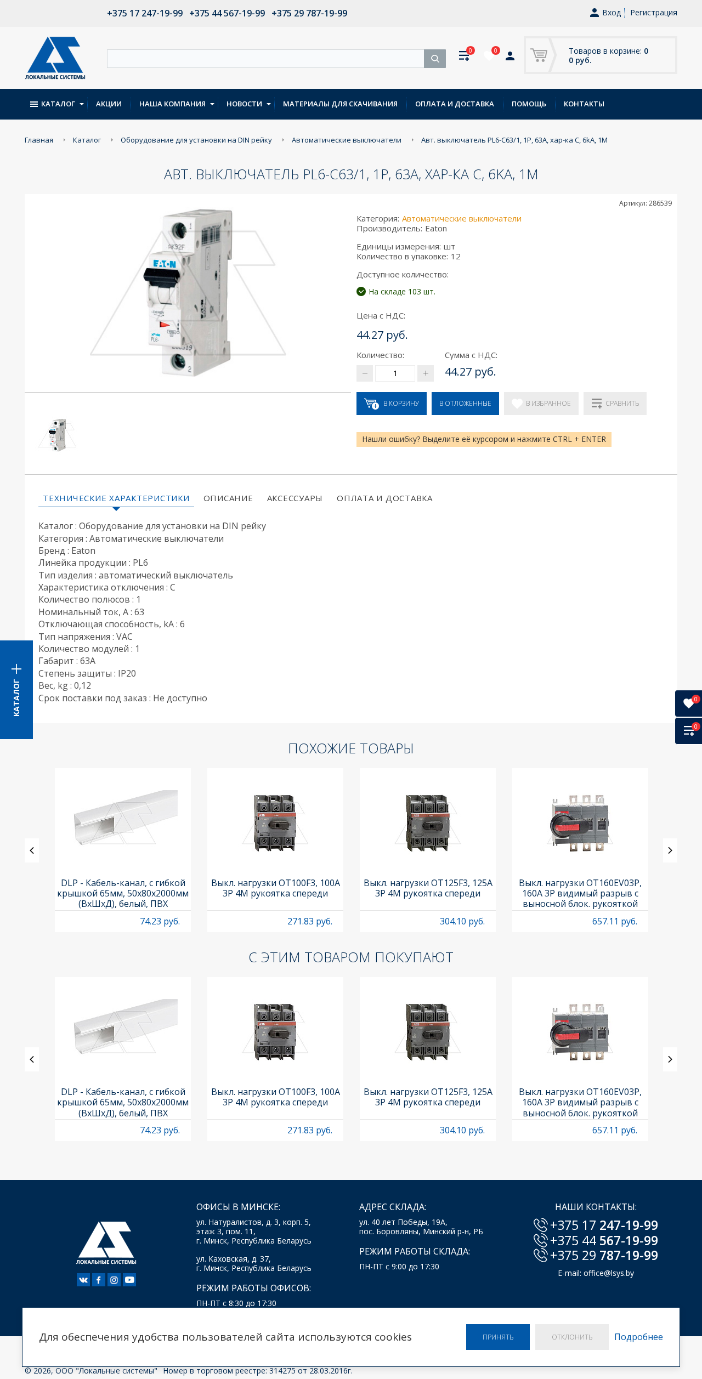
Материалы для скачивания (340, 104)
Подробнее (638, 1337)
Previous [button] (32, 850)
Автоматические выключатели (462, 218)
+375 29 (604, 1255)
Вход (611, 13)
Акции (109, 104)
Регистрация (653, 12)
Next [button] (670, 850)
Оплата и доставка (454, 104)
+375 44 (604, 1240)
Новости (244, 104)
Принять (498, 1337)
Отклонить (572, 1337)
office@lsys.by (609, 1273)
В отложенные (465, 403)
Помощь (529, 104)
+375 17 (604, 1225)
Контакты (584, 104)
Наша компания (172, 104)
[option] (123, 850)
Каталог (58, 104)
